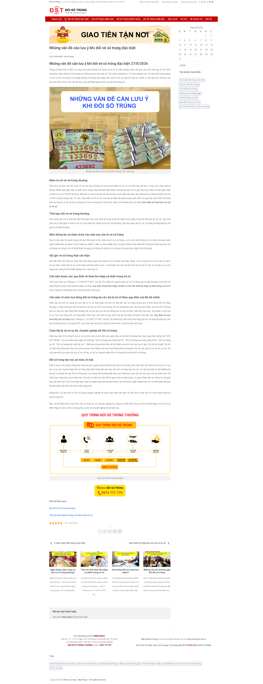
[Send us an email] (204, 2)
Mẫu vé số (172, 19)
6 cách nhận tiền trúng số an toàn (69, 543)
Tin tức (183, 19)
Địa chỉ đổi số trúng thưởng (62, 508)
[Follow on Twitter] (202, 2)
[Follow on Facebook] (199, 2)
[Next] (171, 577)
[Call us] (207, 2)
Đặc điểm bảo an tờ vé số (190, 102)
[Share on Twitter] (105, 531)
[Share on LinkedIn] (120, 531)
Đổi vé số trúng (203, 107)
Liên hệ (208, 19)
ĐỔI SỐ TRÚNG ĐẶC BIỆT (149, 2)
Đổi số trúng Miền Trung (129, 19)
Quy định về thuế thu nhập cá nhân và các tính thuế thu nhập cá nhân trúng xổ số (130, 286)
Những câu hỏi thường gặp (190, 93)
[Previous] (49, 577)
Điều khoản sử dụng (170, 2)
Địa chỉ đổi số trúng (187, 107)
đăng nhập (67, 617)
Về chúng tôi (196, 19)
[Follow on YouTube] (210, 2)
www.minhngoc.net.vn (196, 639)
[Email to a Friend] (110, 531)
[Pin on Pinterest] (115, 531)
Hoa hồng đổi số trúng (188, 89)
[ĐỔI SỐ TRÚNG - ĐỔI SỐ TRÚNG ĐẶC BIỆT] (68, 10)
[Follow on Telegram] (212, 2)
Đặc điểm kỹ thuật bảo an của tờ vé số (147, 543)
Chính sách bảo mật (188, 2)
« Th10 (182, 65)
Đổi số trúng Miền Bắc (154, 19)
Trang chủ (56, 19)
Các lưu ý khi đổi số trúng (189, 84)
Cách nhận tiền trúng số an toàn (192, 80)
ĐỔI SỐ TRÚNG (54, 2)
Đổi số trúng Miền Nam (103, 19)
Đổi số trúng (69, 56)
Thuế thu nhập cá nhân (188, 98)
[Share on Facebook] (100, 531)
